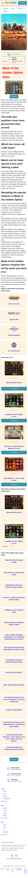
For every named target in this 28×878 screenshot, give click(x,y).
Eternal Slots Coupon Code (14, 611)
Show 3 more (4, 834)
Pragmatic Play (6, 798)
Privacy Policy (8, 869)
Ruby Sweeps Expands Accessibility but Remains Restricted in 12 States (14, 637)
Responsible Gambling (19, 869)
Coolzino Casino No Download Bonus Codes (14, 748)
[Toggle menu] (2, 2)
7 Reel (4, 824)
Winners (5, 808)
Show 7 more (4, 818)
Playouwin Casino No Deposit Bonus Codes (14, 661)
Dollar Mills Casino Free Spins (14, 573)
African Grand (14, 335)
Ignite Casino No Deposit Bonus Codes (14, 623)
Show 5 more (4, 801)
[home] (11, 4)
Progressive (6, 832)
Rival (4, 793)
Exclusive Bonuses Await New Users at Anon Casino (14, 648)
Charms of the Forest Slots (14, 415)
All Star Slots (14, 351)
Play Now (22, 3)
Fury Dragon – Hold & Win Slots (14, 479)
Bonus (20, 8)
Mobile (4, 815)
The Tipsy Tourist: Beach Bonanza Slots (14, 447)
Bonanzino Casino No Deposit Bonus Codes (14, 586)
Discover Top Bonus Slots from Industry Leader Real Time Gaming (14, 724)
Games (5, 812)
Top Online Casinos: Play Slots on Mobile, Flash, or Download (14, 699)
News (2, 805)
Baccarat (2, 868)
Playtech (5, 796)
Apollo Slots (14, 304)
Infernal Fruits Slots (15, 61)
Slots (12, 8)
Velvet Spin (14, 319)
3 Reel (4, 827)
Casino (3, 788)
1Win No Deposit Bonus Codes (14, 561)
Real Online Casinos (14, 672)
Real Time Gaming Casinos (14, 685)
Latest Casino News (14, 710)
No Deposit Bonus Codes (26, 871)
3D (4, 829)
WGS (4, 791)
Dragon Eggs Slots (14, 382)
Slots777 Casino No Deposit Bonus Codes (14, 598)
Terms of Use (13, 870)
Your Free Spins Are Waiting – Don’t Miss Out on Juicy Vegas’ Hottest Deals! (14, 738)
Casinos (5, 810)
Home (5, 8)
